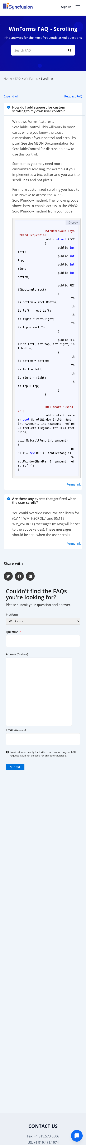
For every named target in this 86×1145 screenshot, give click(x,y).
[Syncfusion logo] (18, 6)
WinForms (31, 78)
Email (16, 730)
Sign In (66, 7)
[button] (43, 109)
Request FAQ (73, 96)
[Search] (69, 50)
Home (8, 78)
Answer (17, 654)
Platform (12, 615)
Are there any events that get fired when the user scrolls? (44, 500)
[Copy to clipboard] (73, 222)
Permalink (74, 484)
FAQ (18, 78)
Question (13, 632)
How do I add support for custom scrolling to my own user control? (38, 109)
